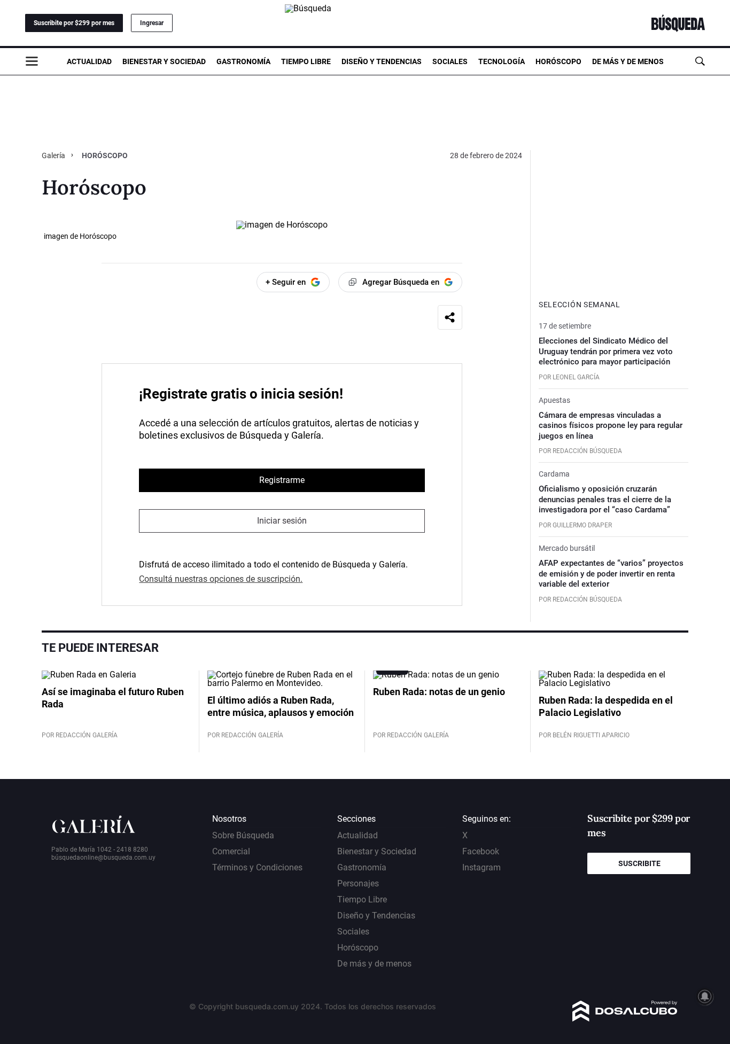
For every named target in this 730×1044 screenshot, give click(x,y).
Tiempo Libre (306, 61)
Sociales (450, 61)
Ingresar (152, 23)
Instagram (481, 867)
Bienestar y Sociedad (164, 61)
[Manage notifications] (704, 996)
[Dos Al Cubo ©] (625, 1019)
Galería (54, 155)
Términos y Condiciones (257, 867)
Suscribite (639, 863)
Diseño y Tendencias (381, 61)
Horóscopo (558, 61)
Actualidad (89, 61)
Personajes (358, 883)
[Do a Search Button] (700, 61)
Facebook (480, 851)
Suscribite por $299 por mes (74, 23)
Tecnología (501, 61)
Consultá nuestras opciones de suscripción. (220, 579)
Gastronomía (243, 61)
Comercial (231, 851)
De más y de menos (628, 61)
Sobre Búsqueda (243, 835)
